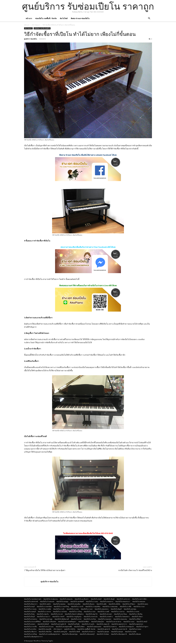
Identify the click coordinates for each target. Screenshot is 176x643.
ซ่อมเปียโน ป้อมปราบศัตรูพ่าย (74, 614)
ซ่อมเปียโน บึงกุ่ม (29, 614)
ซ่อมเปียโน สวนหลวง (30, 619)
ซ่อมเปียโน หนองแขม (120, 619)
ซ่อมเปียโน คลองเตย (138, 601)
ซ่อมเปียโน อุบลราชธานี (119, 629)
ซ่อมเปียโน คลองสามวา (122, 601)
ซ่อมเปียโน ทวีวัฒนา (128, 604)
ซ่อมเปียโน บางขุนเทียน (92, 606)
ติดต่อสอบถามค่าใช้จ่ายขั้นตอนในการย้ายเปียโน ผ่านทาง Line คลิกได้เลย (88, 285)
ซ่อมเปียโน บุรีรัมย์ (134, 619)
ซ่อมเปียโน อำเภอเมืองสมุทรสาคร (49, 634)
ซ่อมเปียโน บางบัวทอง (60, 612)
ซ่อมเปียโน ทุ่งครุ (143, 604)
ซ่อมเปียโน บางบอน (30, 609)
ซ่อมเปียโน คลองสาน (106, 601)
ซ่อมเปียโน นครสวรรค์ (31, 601)
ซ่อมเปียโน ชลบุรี (96, 599)
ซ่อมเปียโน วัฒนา (137, 617)
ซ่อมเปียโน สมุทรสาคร (136, 624)
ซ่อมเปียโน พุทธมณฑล (94, 627)
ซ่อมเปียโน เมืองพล (135, 634)
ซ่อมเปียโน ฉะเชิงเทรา (82, 599)
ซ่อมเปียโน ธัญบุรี (116, 609)
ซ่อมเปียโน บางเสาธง (118, 612)
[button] (149, 18)
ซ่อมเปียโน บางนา (139, 606)
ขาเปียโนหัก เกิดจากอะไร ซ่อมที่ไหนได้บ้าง (135, 570)
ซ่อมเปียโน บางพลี (103, 612)
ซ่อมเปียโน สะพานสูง (45, 619)
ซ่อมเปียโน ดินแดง (88, 604)
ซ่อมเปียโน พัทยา (79, 627)
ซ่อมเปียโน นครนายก (123, 599)
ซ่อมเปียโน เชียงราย (30, 632)
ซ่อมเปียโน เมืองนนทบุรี (87, 634)
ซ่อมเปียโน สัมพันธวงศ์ (62, 619)
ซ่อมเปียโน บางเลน (92, 601)
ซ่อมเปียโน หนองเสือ (45, 629)
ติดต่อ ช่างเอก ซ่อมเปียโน (80, 18)
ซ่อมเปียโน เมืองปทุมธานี (119, 634)
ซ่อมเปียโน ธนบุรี (29, 606)
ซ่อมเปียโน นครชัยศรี (77, 601)
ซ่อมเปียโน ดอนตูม (62, 601)
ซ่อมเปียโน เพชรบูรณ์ (60, 632)
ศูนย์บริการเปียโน (69, 629)
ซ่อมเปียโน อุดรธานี (104, 629)
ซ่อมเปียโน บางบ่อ (89, 612)
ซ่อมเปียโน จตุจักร (45, 604)
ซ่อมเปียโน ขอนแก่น (66, 599)
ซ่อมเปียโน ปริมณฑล (49, 622)
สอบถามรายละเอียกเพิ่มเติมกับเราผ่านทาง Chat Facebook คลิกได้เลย (88, 247)
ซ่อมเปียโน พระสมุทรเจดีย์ (64, 627)
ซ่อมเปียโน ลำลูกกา (142, 627)
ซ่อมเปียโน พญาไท (91, 614)
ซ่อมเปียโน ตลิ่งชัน (114, 604)
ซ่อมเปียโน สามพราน (110, 627)
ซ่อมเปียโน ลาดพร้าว (106, 617)
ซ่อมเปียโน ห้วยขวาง (88, 632)
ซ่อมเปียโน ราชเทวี (58, 617)
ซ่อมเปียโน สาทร (76, 619)
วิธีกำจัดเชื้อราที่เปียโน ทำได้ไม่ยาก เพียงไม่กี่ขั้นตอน (80, 34)
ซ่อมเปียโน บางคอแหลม (110, 606)
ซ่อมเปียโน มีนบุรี (29, 617)
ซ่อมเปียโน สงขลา (29, 624)
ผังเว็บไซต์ (64, 18)
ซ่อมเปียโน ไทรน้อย (103, 634)
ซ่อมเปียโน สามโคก (30, 629)
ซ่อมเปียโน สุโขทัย (73, 624)
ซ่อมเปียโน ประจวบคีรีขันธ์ (32, 622)
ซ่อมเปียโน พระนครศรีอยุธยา (67, 622)
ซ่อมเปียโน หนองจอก (104, 619)
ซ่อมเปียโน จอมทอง (59, 604)
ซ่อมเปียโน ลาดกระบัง (90, 617)
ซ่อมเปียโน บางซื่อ (125, 606)
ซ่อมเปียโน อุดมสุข (103, 632)
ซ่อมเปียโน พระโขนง (120, 614)
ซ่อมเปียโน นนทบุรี (30, 612)
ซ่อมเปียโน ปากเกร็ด (30, 627)
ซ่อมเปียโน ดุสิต (101, 604)
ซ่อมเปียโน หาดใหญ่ (30, 634)
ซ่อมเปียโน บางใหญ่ (75, 612)
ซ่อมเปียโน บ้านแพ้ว (88, 624)
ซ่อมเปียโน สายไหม (90, 619)
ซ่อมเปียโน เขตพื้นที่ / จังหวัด (46, 18)
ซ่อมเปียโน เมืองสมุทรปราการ (33, 637)
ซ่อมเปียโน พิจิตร (83, 622)
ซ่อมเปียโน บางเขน (73, 609)
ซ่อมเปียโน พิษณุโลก (97, 622)
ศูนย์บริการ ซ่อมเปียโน (30, 39)
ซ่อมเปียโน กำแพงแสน (47, 601)
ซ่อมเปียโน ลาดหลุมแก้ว (126, 627)
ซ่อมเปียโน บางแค (86, 609)
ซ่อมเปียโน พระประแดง (46, 627)
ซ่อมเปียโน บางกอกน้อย (44, 606)
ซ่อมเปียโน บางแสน (133, 612)
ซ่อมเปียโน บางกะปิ (77, 606)
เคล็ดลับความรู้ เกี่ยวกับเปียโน (42, 28)
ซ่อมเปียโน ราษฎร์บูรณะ (74, 617)
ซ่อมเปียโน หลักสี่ (74, 632)
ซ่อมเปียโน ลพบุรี (142, 622)
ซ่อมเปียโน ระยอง (128, 622)
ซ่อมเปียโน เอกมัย (130, 632)
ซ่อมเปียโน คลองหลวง (101, 609)
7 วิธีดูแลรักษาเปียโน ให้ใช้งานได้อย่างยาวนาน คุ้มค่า (44, 570)
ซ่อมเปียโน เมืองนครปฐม (70, 634)
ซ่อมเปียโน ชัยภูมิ (109, 599)
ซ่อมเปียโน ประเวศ (57, 614)
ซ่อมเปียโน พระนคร (106, 614)
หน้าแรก (29, 18)
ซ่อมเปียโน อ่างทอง (135, 629)
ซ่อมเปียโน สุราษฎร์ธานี (58, 624)
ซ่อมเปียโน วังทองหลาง (122, 617)
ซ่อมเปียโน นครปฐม (130, 609)
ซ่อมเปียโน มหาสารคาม (113, 622)
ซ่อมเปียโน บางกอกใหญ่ (61, 606)
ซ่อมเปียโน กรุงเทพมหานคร (32, 599)
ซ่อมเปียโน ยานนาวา (43, 617)
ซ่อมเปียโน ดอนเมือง (74, 604)
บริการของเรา (36, 25)
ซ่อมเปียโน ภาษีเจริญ (135, 614)
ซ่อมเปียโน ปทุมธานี (103, 624)
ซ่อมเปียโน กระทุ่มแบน (50, 599)
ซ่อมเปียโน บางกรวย (44, 612)
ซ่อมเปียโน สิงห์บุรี (43, 624)
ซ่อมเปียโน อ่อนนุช (117, 632)
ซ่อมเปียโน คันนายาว (30, 604)
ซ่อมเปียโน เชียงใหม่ (45, 632)
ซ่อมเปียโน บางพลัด (45, 609)
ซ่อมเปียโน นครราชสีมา (139, 599)
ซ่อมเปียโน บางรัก (58, 609)
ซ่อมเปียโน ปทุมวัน (43, 614)
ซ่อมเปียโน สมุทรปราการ (119, 624)
